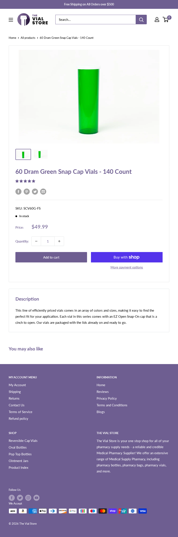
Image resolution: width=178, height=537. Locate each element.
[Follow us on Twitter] (20, 498)
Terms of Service (20, 412)
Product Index (18, 467)
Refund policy (18, 418)
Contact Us (17, 405)
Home (12, 37)
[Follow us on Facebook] (12, 498)
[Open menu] (11, 19)
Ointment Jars (18, 461)
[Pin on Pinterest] (27, 191)
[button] (25, 181)
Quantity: (22, 241)
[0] (165, 19)
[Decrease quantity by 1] (36, 241)
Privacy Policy (107, 398)
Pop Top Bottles (20, 454)
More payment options (126, 267)
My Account (17, 385)
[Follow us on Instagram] (28, 498)
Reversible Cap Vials (23, 441)
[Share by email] (43, 191)
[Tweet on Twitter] (35, 191)
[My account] (157, 19)
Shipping (15, 392)
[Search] (141, 19)
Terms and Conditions (112, 405)
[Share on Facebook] (18, 191)
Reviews (103, 392)
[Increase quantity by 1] (59, 241)
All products (28, 37)
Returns (14, 398)
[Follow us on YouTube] (36, 498)
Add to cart (51, 257)
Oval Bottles (18, 447)
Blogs (101, 412)
